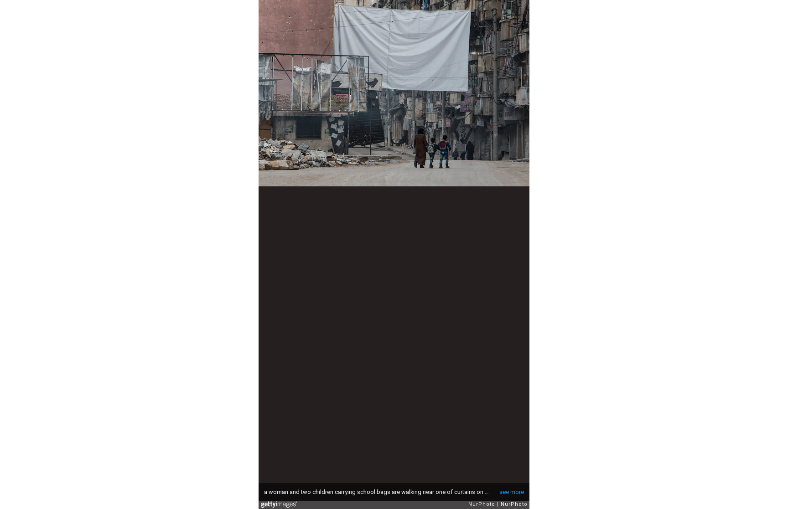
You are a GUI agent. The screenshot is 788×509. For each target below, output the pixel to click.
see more (511, 491)
